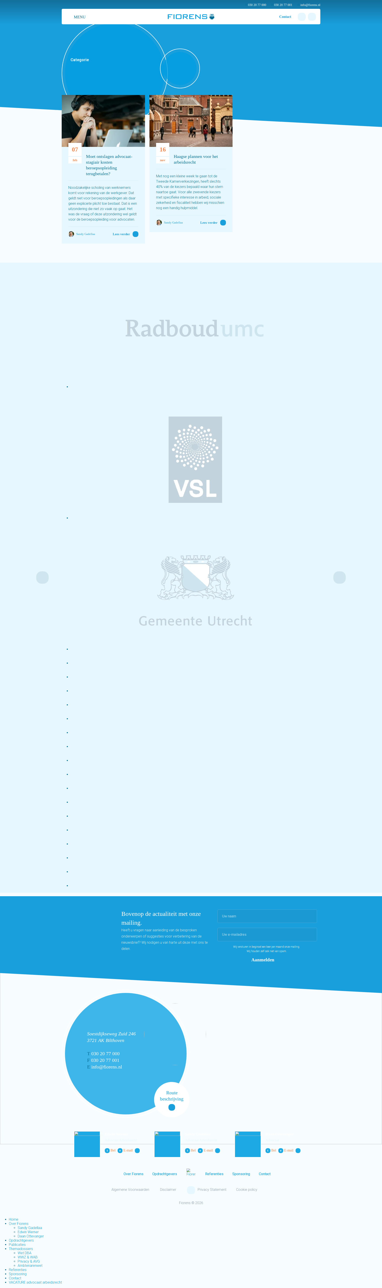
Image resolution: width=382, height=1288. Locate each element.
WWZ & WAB (28, 1257)
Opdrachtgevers (164, 1174)
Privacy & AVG (29, 1261)
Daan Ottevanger (279, 1134)
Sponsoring (241, 1174)
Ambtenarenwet (30, 1265)
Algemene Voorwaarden (130, 1190)
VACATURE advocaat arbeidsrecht (35, 1282)
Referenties (214, 1174)
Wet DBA (24, 1253)
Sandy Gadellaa (198, 1134)
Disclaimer (168, 1190)
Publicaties (17, 1245)
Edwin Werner (116, 1134)
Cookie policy (246, 1190)
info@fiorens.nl (309, 5)
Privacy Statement (212, 1190)
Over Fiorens (133, 1174)
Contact (285, 17)
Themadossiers (21, 1249)
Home (13, 1219)
